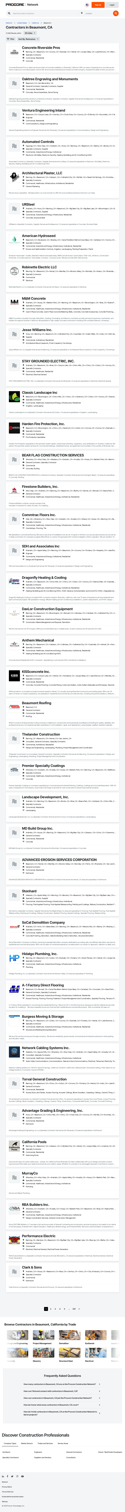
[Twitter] (12, 1476)
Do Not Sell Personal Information (12, 1497)
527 (74, 1309)
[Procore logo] (15, 4)
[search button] (116, 13)
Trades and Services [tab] (45, 1443)
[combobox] (98, 13)
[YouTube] (22, 1476)
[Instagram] (17, 1476)
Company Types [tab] (10, 1443)
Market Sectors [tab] (27, 1443)
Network (32, 4)
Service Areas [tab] (63, 1443)
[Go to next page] (79, 1309)
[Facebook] (7, 1476)
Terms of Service (7, 1492)
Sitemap (5, 1501)
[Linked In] (3, 1476)
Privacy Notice (7, 1487)
